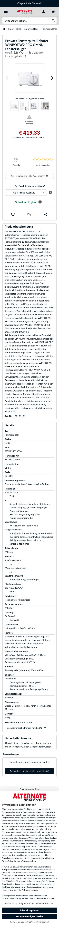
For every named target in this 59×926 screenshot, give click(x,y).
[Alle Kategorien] (5, 11)
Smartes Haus (31, 28)
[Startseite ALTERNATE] (24, 11)
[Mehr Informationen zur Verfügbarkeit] (40, 202)
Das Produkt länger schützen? (29, 186)
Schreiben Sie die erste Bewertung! (29, 770)
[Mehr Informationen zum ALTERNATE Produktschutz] (50, 192)
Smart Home (14, 28)
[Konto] (43, 11)
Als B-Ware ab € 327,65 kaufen (28, 175)
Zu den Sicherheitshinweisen (36, 746)
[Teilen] (45, 214)
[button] (7, 78)
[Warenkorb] (53, 11)
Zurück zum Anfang (29, 789)
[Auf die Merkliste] (13, 214)
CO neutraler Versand (21, 3)
